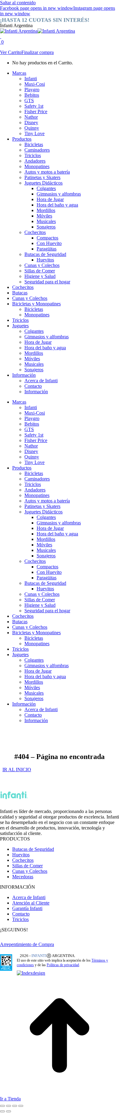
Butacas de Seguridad (33, 849)
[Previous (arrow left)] (2, 1111)
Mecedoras (22, 876)
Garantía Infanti (27, 908)
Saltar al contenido (18, 2)
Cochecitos (23, 860)
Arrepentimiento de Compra (27, 944)
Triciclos (20, 919)
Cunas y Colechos (29, 871)
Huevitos (21, 854)
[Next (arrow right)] (8, 1111)
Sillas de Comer (27, 865)
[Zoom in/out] (20, 1106)
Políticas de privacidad (63, 965)
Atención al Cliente (30, 902)
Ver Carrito (10, 52)
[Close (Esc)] (2, 1106)
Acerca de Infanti (28, 897)
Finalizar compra (37, 52)
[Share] (8, 1106)
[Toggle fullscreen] (14, 1106)
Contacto (21, 913)
